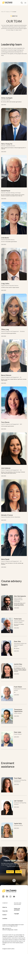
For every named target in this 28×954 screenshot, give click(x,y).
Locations (4, 918)
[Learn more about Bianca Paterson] (14, 356)
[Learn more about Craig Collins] (14, 264)
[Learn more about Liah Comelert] (7, 807)
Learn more (3, 104)
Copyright (16, 913)
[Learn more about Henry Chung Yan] (14, 124)
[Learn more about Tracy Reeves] (14, 403)
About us (8, 11)
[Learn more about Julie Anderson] (14, 448)
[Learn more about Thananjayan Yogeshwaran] (7, 716)
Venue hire (5, 911)
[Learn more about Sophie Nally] (7, 830)
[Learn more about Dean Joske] (7, 738)
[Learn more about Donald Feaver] (14, 171)
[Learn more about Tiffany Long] (14, 310)
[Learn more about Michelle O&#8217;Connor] (14, 495)
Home (2, 11)
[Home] (7, 3)
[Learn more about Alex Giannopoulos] (7, 602)
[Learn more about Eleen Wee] (7, 648)
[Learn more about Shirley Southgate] (14, 78)
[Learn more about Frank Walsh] (7, 693)
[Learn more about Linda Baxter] (14, 218)
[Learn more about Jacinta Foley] (7, 670)
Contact (4, 914)
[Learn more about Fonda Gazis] (7, 625)
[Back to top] (14, 880)
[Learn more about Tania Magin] (7, 784)
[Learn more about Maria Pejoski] (14, 540)
